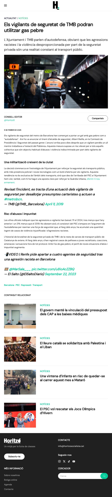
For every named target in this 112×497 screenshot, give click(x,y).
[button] (5, 5)
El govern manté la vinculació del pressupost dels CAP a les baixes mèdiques (73, 312)
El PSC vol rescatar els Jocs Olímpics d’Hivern (67, 411)
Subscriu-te (14, 456)
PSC (18, 285)
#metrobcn (13, 199)
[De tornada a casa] (56, 5)
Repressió (26, 285)
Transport (37, 285)
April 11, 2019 (54, 204)
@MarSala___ (20, 269)
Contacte (8, 489)
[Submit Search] (104, 476)
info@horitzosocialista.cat (71, 446)
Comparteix (98, 118)
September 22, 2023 (60, 274)
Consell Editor (13, 116)
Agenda (8, 484)
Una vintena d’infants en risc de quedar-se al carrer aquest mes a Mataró (72, 378)
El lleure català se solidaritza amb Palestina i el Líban (73, 345)
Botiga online (10, 479)
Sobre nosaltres (12, 475)
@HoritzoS (9, 120)
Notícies (45, 305)
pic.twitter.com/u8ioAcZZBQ (53, 269)
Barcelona (9, 285)
